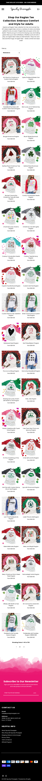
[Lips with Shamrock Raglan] (31, 476)
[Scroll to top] (37, 775)
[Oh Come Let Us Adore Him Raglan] (31, 592)
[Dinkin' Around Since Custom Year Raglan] (31, 302)
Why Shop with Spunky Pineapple (12, 733)
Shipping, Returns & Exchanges (11, 735)
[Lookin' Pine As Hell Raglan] (31, 506)
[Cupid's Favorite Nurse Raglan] (11, 274)
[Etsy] (6, 776)
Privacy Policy (6, 737)
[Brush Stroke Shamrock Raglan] (31, 125)
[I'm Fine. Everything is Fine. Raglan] (11, 447)
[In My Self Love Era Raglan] (31, 447)
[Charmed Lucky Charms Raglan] (11, 215)
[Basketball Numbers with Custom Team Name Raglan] (11, 96)
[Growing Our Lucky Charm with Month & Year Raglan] (11, 387)
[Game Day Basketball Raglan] (31, 360)
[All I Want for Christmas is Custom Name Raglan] (11, 66)
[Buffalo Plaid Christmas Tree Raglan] (11, 155)
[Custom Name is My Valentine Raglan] (11, 302)
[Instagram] (3, 776)
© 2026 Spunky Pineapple (10, 779)
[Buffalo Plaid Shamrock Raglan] (31, 155)
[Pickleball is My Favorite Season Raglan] (11, 622)
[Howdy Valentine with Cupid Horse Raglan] (11, 417)
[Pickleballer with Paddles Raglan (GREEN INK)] (31, 622)
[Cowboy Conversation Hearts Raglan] (11, 245)
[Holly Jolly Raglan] (31, 387)
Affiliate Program (7, 742)
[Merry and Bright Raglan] (31, 535)
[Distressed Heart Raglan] (11, 332)
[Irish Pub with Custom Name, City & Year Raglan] (11, 476)
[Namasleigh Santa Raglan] (31, 563)
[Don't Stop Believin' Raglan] (31, 332)
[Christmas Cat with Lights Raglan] (31, 215)
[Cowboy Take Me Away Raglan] (31, 245)
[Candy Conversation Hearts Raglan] (31, 184)
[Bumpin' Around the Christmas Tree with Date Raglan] (11, 184)
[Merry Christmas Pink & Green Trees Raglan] (11, 563)
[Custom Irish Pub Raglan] (31, 274)
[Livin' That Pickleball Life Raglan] (11, 506)
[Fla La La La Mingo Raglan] (11, 360)
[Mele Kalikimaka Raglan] (11, 535)
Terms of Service (7, 740)
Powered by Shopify (25, 779)
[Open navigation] (6, 9)
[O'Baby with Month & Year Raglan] (11, 592)
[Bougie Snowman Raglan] (11, 125)
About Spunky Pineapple (9, 730)
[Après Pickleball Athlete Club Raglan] (31, 66)
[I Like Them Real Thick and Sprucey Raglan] (31, 417)
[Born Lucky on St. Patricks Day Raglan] (31, 96)
